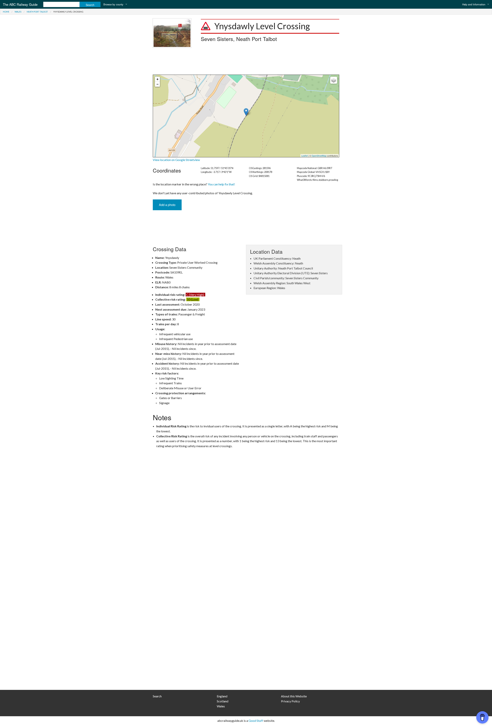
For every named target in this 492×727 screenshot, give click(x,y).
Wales (18, 11)
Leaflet (304, 155)
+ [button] (157, 79)
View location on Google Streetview (176, 160)
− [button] (157, 84)
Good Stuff (255, 720)
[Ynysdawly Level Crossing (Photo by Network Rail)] (172, 32)
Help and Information (473, 4)
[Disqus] (246, 532)
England (222, 696)
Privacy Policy (290, 701)
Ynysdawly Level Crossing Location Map (245, 116)
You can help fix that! (221, 184)
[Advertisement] (246, 61)
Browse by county (113, 4)
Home (6, 11)
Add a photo (167, 205)
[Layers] (333, 80)
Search (157, 696)
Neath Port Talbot (37, 11)
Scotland (222, 701)
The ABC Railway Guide (20, 4)
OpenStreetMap (319, 155)
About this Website (294, 696)
